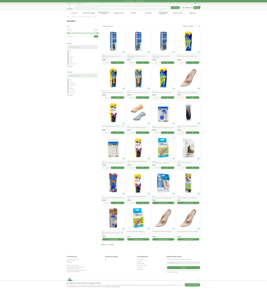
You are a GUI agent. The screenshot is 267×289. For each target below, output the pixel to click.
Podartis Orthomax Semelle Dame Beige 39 (187, 92)
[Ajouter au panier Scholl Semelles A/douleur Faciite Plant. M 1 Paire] (142, 168)
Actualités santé (80, 3)
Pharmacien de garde (142, 265)
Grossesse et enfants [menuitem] (120, 13)
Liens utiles (139, 261)
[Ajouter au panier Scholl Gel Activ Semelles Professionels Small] (142, 97)
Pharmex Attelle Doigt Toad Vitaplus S (160, 162)
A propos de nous (141, 259)
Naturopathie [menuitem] (150, 13)
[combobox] (123, 7)
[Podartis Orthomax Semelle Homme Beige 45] (188, 218)
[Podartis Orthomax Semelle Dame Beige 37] (163, 218)
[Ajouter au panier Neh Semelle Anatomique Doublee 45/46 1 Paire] (117, 203)
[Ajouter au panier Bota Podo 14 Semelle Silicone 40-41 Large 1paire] (192, 132)
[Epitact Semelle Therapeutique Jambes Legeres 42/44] (163, 41)
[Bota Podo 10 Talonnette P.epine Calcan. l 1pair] (163, 113)
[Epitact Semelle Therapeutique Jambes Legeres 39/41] (138, 41)
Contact (74, 3)
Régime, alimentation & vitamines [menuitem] (104, 13)
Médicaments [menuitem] (195, 13)
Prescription (69, 3)
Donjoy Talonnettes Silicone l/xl (184, 162)
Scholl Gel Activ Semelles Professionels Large (112, 92)
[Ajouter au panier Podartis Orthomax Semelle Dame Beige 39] (192, 97)
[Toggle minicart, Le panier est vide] (194, 7)
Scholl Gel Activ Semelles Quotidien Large (186, 56)
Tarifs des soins (140, 269)
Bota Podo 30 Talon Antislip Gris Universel (136, 127)
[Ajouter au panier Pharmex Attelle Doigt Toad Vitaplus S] (167, 168)
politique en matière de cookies (112, 286)
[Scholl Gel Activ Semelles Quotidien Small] (163, 78)
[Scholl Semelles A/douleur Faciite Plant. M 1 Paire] (138, 148)
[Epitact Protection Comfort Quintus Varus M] (163, 183)
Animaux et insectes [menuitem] (179, 13)
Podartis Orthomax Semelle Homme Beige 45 (187, 231)
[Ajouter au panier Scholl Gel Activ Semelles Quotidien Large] (192, 62)
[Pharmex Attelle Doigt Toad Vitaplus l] (138, 218)
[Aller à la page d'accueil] (70, 8)
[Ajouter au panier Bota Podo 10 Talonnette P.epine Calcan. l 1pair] (167, 132)
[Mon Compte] (191, 7)
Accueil (68, 16)
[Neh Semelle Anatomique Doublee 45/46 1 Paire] (113, 183)
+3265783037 (75, 265)
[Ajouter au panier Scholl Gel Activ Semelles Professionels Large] (117, 97)
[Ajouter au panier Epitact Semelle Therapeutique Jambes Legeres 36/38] (117, 62)
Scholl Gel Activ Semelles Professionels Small (137, 92)
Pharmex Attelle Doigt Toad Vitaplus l (135, 231)
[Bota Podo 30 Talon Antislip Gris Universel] (138, 113)
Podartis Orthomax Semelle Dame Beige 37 (162, 231)
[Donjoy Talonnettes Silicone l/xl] (188, 148)
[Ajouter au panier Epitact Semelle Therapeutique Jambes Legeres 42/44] (167, 62)
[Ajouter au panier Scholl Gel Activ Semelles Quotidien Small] (167, 97)
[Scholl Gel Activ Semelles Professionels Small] (138, 78)
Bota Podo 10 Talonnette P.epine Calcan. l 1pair (163, 127)
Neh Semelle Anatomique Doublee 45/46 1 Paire (113, 197)
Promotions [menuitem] (74, 13)
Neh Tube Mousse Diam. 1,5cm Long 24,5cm (187, 197)
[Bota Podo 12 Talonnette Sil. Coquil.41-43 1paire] (113, 148)
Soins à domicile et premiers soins (78, 16)
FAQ (106, 259)
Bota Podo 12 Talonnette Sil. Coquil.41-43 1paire (113, 162)
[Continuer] (199, 244)
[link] (189, 244)
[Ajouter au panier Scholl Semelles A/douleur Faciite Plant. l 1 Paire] (117, 132)
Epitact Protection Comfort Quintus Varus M (162, 197)
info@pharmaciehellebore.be (77, 267)
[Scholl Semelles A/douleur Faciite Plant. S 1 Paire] (138, 183)
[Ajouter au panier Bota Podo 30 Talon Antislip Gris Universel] (142, 132)
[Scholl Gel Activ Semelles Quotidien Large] (188, 41)
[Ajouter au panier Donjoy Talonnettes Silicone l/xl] (192, 168)
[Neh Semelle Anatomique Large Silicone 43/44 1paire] (113, 218)
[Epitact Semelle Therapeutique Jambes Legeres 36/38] (113, 41)
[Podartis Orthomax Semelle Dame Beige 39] (188, 78)
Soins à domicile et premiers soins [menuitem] (164, 13)
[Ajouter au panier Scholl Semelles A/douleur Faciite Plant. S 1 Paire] (142, 203)
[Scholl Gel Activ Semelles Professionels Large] (113, 78)
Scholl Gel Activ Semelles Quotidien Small (162, 92)
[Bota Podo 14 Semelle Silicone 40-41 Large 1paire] (188, 113)
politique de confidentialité (172, 272)
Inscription (183, 267)
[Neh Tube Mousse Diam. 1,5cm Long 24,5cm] (188, 183)
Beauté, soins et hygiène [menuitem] (89, 13)
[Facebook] (199, 280)
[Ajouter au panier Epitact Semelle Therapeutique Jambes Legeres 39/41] (142, 62)
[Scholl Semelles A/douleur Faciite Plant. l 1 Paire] (113, 113)
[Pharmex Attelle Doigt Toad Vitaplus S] (163, 148)
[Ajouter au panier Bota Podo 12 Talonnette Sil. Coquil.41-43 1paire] (117, 168)
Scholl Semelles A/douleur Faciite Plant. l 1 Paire (113, 126)
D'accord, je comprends (192, 285)
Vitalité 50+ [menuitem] (136, 13)
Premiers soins (89, 16)
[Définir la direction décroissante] (199, 26)
